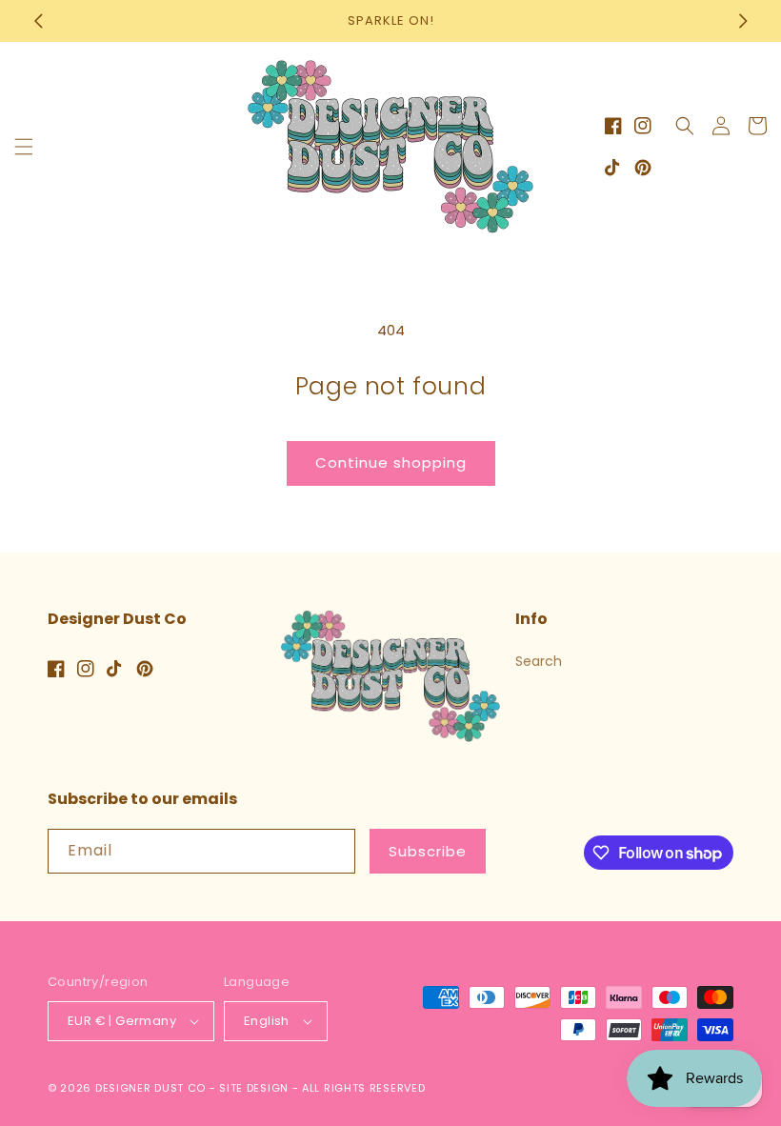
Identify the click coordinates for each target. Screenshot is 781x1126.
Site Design (254, 1088)
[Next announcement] (743, 21)
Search (538, 661)
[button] (24, 147)
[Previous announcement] (38, 21)
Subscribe (428, 851)
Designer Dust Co (150, 1088)
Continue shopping (391, 462)
